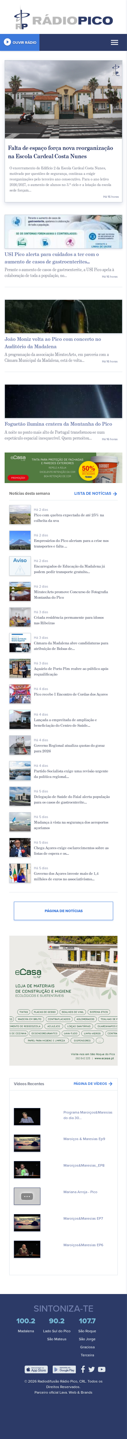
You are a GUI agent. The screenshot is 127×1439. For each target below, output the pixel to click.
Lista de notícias (96, 493)
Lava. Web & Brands (75, 1392)
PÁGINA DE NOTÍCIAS (64, 911)
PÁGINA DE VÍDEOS (93, 1083)
